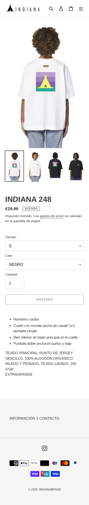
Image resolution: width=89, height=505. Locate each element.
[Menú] (81, 8)
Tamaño (10, 237)
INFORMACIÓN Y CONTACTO (34, 418)
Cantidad (11, 274)
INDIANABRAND (50, 489)
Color (8, 255)
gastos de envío (52, 216)
